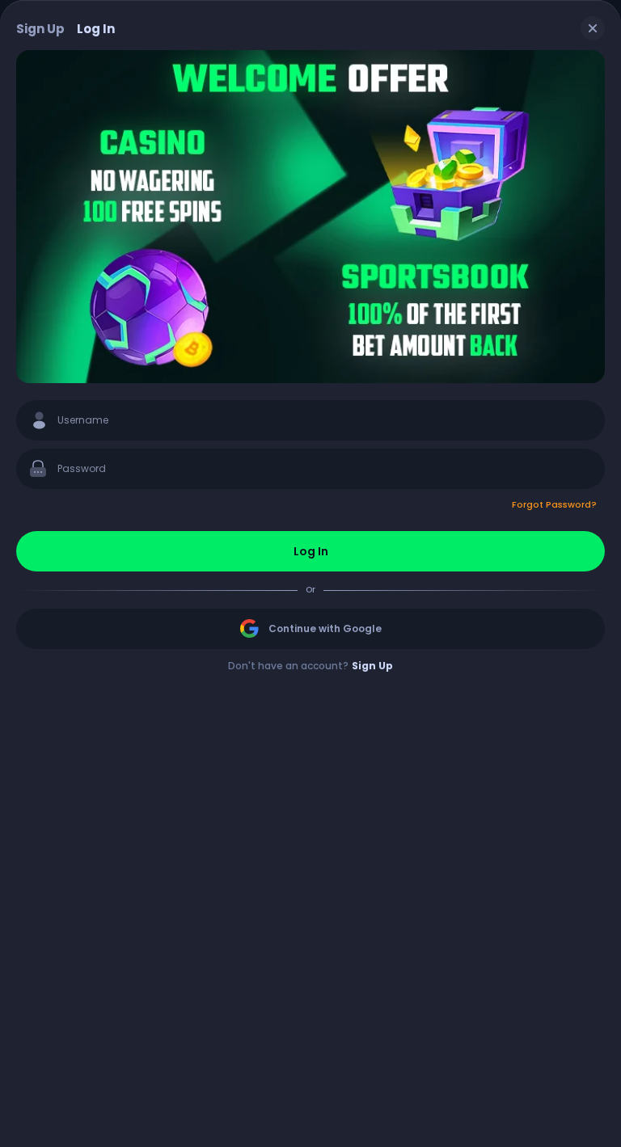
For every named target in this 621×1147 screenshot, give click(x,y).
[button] (310, 504)
